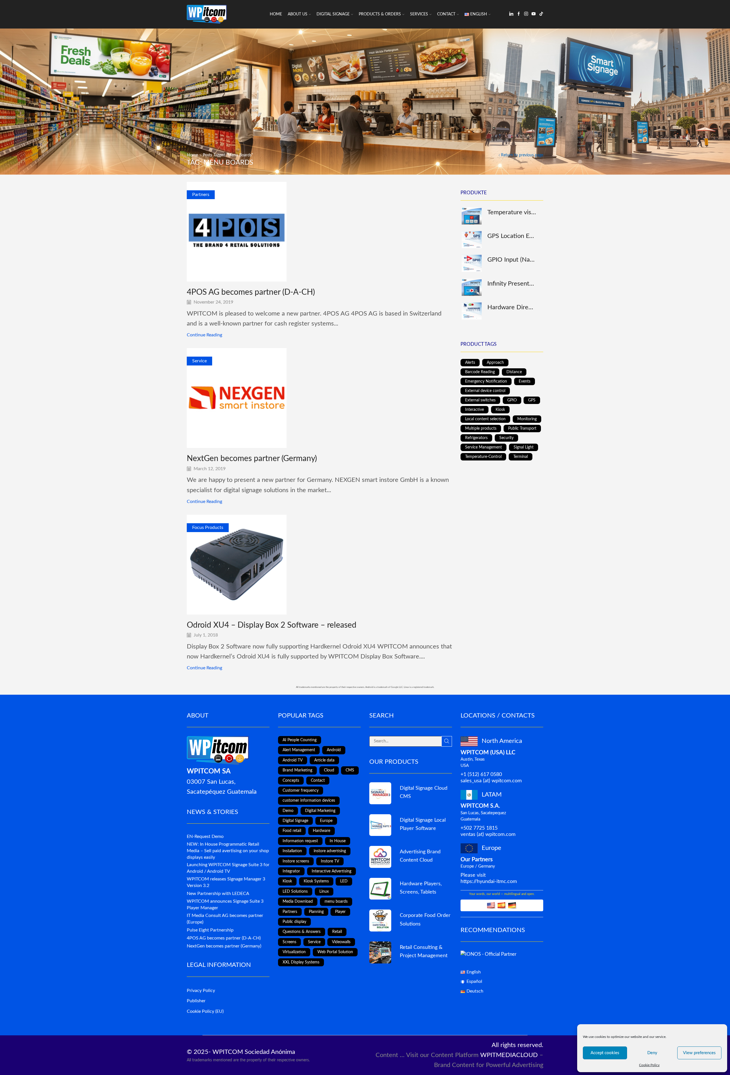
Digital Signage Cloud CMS (423, 792)
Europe (326, 821)
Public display (294, 922)
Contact (446, 14)
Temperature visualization (511, 212)
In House (338, 841)
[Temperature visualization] (471, 216)
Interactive (474, 410)
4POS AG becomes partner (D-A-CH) (251, 292)
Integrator (291, 871)
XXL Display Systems (301, 962)
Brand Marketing (297, 770)
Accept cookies (605, 1053)
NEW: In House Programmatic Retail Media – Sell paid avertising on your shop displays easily (228, 851)
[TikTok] (541, 14)
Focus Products (207, 527)
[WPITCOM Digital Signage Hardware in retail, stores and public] (380, 889)
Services (419, 14)
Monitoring (527, 419)
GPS (532, 400)
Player (340, 912)
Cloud (329, 770)
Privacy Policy (201, 990)
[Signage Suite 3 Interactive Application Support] (380, 952)
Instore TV (330, 861)
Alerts (470, 363)
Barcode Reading (480, 372)
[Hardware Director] (471, 311)
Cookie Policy (649, 1065)
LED (344, 881)
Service (199, 361)
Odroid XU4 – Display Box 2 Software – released (271, 625)
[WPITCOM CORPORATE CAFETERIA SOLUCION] (380, 920)
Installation (292, 851)
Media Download (298, 902)
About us (297, 14)
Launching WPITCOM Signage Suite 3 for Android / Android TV (228, 868)
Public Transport (522, 429)
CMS (350, 770)
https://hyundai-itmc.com (489, 881)
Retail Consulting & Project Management (423, 951)
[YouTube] (534, 14)
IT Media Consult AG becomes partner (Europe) (225, 918)
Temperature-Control (483, 457)
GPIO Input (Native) (511, 259)
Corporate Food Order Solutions (425, 919)
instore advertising (330, 851)
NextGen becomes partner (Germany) (252, 458)
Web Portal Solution (335, 952)
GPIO (512, 400)
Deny (652, 1053)
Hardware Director (511, 307)
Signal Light (524, 447)
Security (506, 438)
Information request (300, 841)
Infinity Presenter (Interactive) (511, 283)
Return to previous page (522, 155)
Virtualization (294, 952)
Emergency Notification (486, 381)
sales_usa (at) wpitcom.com (491, 780)
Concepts (291, 781)
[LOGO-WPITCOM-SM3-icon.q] (380, 793)
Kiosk (500, 410)
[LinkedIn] (511, 14)
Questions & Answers (302, 932)
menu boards (336, 902)
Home (276, 14)
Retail (337, 932)
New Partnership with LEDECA (218, 893)
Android (334, 750)
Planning (316, 912)
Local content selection (485, 419)
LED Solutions (295, 892)
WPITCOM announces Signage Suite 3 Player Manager (225, 904)
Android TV (293, 760)
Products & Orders (380, 14)
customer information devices (309, 801)
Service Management (483, 447)
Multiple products (480, 429)
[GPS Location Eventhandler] (471, 239)
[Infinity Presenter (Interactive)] (471, 287)
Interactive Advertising (331, 871)
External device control (485, 391)
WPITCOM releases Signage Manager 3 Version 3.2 (226, 882)
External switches (480, 400)
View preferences (699, 1053)
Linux (324, 892)
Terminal (520, 457)
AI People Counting (300, 740)
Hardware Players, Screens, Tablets (421, 888)
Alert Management (299, 750)
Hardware (321, 831)
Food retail (292, 831)
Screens (289, 942)
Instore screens (296, 861)
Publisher (196, 1001)
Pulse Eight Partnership (210, 930)
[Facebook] (519, 14)
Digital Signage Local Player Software (423, 824)
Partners (200, 194)
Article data (324, 760)
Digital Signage (333, 14)
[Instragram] (526, 14)
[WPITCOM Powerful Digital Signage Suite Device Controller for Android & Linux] (380, 825)
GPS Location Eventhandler (511, 236)
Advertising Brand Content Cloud (420, 856)
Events (524, 381)
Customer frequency (301, 791)
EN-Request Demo (205, 836)
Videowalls (341, 942)
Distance (514, 372)
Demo (288, 811)
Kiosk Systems (316, 881)
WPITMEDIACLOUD (509, 1055)
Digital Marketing (320, 811)
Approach (495, 363)
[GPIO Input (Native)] (471, 263)
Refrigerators (476, 438)
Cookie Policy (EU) (205, 1011)
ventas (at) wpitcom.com (488, 834)
